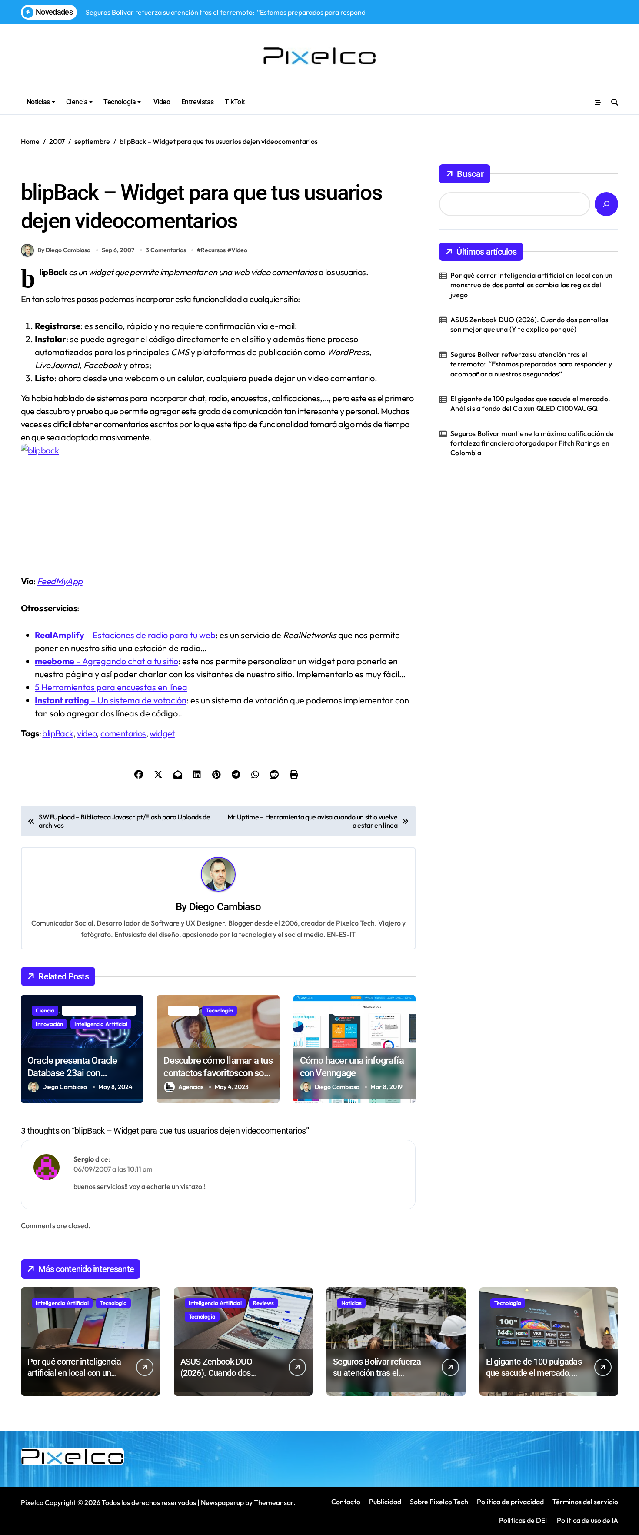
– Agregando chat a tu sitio (106, 661)
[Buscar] (606, 204)
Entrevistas (197, 102)
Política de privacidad (510, 1501)
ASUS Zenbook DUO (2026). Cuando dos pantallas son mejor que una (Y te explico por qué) (529, 324)
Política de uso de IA (587, 1520)
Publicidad (385, 1501)
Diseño (317, 1010)
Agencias (190, 1087)
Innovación (49, 1023)
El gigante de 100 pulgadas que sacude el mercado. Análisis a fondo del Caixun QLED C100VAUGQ (530, 403)
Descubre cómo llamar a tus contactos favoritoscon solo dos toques (217, 1073)
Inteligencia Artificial (100, 1023)
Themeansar (273, 1502)
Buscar (470, 174)
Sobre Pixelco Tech (439, 1501)
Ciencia (77, 102)
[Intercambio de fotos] (218, 502)
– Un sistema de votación (110, 700)
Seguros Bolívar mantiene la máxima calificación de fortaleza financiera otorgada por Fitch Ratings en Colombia (532, 443)
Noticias (38, 102)
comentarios (123, 733)
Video (161, 102)
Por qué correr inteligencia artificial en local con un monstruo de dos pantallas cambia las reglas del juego (531, 285)
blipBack (57, 733)
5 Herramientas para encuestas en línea (111, 687)
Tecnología (119, 102)
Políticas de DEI (523, 1520)
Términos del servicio (585, 1501)
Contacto (345, 1501)
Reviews (263, 1302)
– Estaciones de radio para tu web (125, 634)
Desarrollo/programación (99, 1010)
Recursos (36, 169)
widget (162, 733)
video (87, 733)
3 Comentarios (166, 250)
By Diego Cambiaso (63, 250)
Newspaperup (222, 1502)
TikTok (234, 102)
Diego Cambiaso (225, 907)
